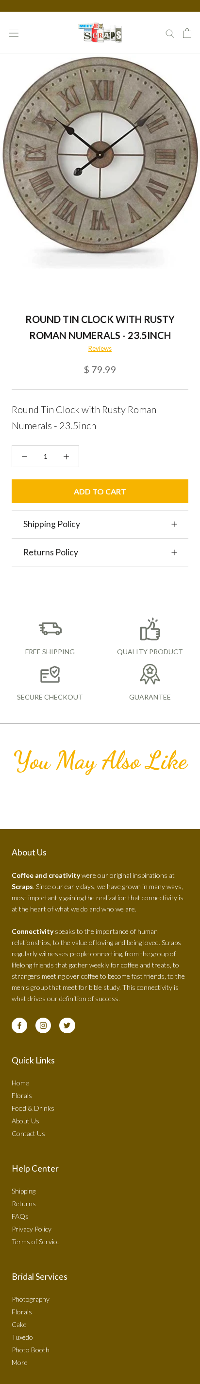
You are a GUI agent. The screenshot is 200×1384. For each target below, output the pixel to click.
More (20, 1362)
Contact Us (28, 1133)
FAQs (20, 1216)
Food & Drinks (33, 1108)
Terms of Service (36, 1241)
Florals (22, 1095)
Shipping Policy (51, 524)
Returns (24, 1203)
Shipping (23, 1191)
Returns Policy (50, 552)
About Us (25, 1121)
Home (20, 1083)
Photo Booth (31, 1350)
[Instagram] (43, 1025)
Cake (19, 1324)
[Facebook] (19, 1025)
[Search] (170, 33)
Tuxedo (22, 1337)
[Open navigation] (13, 33)
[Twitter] (67, 1025)
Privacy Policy (31, 1229)
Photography (31, 1299)
